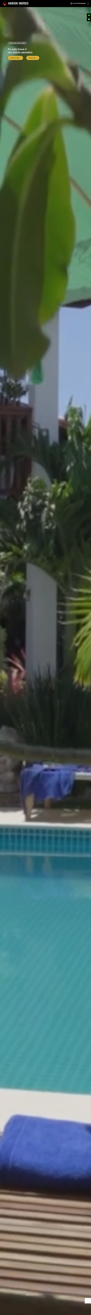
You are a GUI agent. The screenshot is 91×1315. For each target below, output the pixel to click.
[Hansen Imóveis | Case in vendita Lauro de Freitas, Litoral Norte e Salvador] (15, 5)
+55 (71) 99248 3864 (79, 3)
